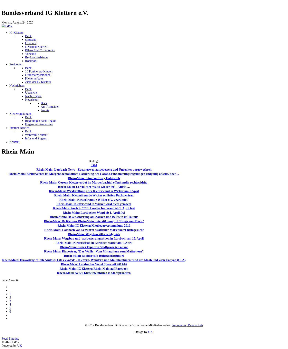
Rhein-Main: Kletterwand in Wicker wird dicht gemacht (93, 204)
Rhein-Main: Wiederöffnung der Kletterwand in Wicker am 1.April (94, 191)
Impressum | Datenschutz (187, 325)
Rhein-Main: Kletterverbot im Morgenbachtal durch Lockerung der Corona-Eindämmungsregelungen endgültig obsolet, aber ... (94, 173)
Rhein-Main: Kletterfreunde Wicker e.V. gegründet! (93, 199)
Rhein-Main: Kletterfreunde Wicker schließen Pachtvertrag (93, 195)
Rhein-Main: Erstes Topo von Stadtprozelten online (94, 247)
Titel (94, 165)
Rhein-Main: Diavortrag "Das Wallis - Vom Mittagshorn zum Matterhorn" (94, 251)
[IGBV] (7, 26)
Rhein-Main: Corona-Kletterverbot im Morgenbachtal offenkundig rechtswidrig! (94, 182)
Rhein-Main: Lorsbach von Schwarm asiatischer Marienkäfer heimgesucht (94, 229)
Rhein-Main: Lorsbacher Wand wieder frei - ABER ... (94, 186)
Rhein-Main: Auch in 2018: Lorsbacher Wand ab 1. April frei (94, 208)
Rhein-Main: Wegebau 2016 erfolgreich (94, 234)
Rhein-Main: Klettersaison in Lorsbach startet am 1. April (93, 242)
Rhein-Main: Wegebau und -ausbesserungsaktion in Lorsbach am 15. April (94, 238)
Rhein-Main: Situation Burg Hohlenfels (94, 178)
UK (150, 332)
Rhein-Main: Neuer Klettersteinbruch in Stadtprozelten (94, 273)
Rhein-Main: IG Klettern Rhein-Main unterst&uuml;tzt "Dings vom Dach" (94, 221)
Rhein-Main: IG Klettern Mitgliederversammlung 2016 (94, 225)
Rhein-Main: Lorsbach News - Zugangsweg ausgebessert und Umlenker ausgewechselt (93, 169)
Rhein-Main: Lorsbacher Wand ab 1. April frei (94, 212)
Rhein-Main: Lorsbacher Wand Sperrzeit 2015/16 (94, 264)
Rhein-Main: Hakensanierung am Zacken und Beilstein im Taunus (94, 217)
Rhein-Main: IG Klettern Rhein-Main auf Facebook (94, 268)
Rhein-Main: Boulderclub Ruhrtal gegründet (94, 255)
